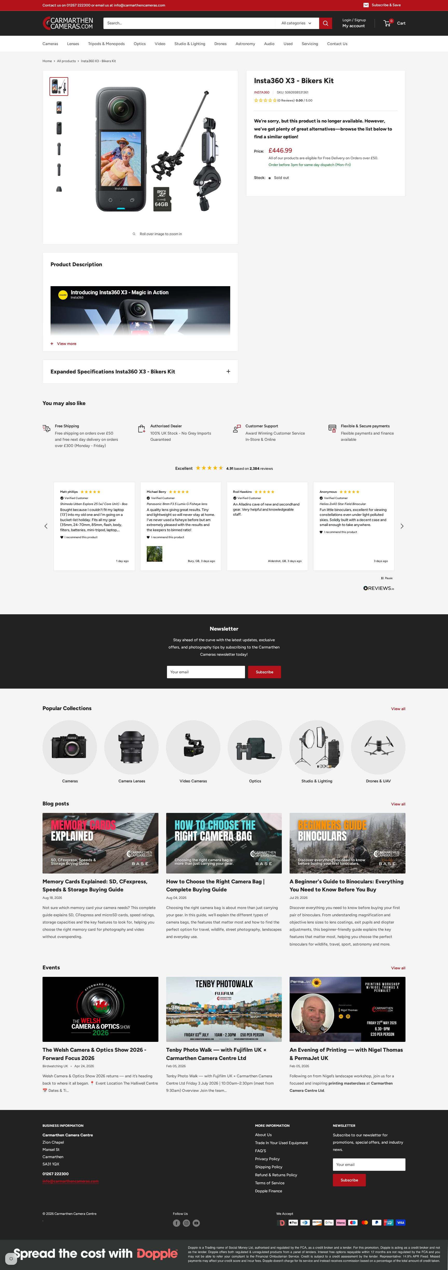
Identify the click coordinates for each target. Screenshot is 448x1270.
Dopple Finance (268, 1191)
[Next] (405, 747)
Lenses (73, 43)
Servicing (310, 43)
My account (353, 25)
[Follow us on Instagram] (186, 1223)
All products (66, 61)
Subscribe (264, 672)
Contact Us (337, 43)
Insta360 (261, 92)
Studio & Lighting (189, 43)
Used (288, 43)
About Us (263, 1134)
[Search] (325, 23)
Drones (220, 43)
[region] (224, 526)
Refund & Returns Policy (276, 1175)
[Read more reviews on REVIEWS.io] (378, 590)
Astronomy (245, 43)
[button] (325, 100)
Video (160, 43)
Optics (140, 43)
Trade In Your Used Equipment (281, 1143)
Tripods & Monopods (106, 43)
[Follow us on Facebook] (176, 1223)
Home (47, 61)
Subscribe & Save (386, 5)
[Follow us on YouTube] (196, 1223)
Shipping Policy (268, 1167)
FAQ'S (260, 1151)
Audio (269, 43)
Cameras (50, 43)
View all (399, 708)
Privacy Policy (267, 1159)
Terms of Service (269, 1183)
